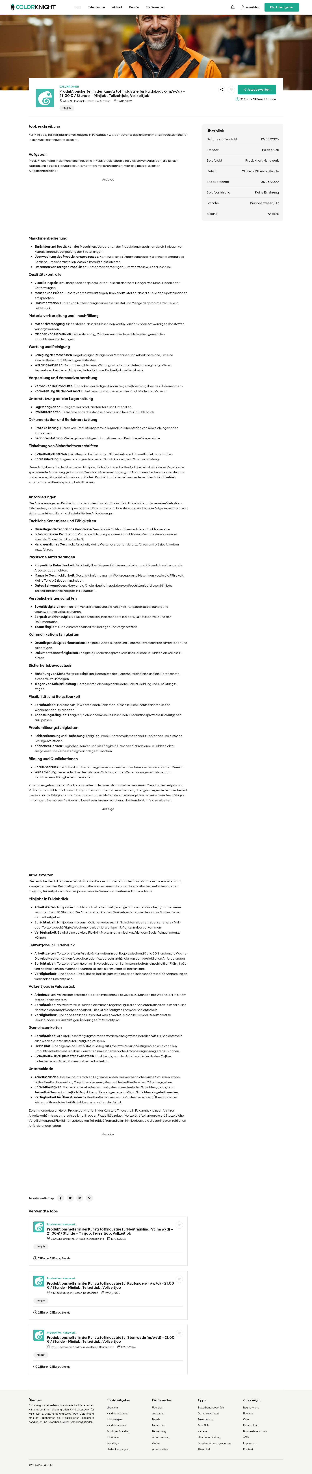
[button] (233, 7)
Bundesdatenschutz (255, 1431)
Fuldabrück (270, 150)
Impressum (249, 1443)
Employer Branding (118, 1431)
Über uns (248, 1413)
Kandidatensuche (117, 1413)
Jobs (77, 7)
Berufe (134, 7)
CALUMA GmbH (69, 86)
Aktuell (117, 7)
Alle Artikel (204, 1449)
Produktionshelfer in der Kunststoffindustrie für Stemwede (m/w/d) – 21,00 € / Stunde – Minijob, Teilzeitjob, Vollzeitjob (110, 1339)
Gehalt (156, 1443)
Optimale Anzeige (208, 1413)
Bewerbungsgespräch (211, 1407)
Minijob (67, 108)
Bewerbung (159, 1431)
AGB (246, 1437)
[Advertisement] (108, 207)
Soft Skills (204, 1425)
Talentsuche (96, 7)
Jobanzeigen (114, 1419)
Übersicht (112, 1407)
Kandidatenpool (116, 1425)
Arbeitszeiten (160, 1449)
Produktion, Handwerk (61, 1224)
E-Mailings (113, 1443)
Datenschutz (250, 1425)
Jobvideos (113, 1437)
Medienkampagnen (118, 1449)
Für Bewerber (155, 7)
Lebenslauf (158, 1425)
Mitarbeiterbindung (209, 1437)
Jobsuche (158, 1413)
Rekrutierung (205, 1419)
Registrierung (251, 1407)
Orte (246, 1419)
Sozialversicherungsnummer (214, 1443)
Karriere (202, 1431)
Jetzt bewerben (259, 89)
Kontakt (248, 1449)
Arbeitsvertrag (160, 1437)
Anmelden (252, 7)
